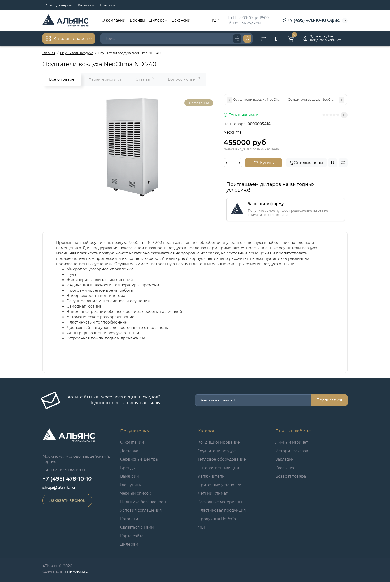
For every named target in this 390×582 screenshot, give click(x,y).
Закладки (284, 459)
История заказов (291, 450)
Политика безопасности (144, 501)
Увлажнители (211, 476)
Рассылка (284, 467)
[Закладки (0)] (277, 38)
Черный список (135, 493)
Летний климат (213, 493)
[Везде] (237, 38)
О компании (113, 20)
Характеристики (105, 79)
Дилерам (158, 20)
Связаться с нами (137, 527)
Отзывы (145, 79)
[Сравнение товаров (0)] (263, 38)
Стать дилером (59, 5)
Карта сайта (132, 535)
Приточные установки (219, 484)
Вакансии (181, 20)
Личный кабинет (291, 442)
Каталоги (86, 5)
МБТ (202, 527)
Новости (107, 5)
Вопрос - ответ (184, 79)
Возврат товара (290, 476)
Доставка (129, 450)
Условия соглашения (141, 510)
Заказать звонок (67, 500)
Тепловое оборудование (222, 459)
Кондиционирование (219, 442)
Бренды (137, 20)
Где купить (130, 484)
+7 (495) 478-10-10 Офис (313, 20)
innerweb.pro (76, 571)
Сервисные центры (139, 459)
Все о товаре (62, 79)
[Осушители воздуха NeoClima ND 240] (130, 147)
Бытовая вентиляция (218, 467)
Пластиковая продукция (222, 510)
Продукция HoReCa (217, 518)
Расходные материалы (220, 501)
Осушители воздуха (217, 450)
